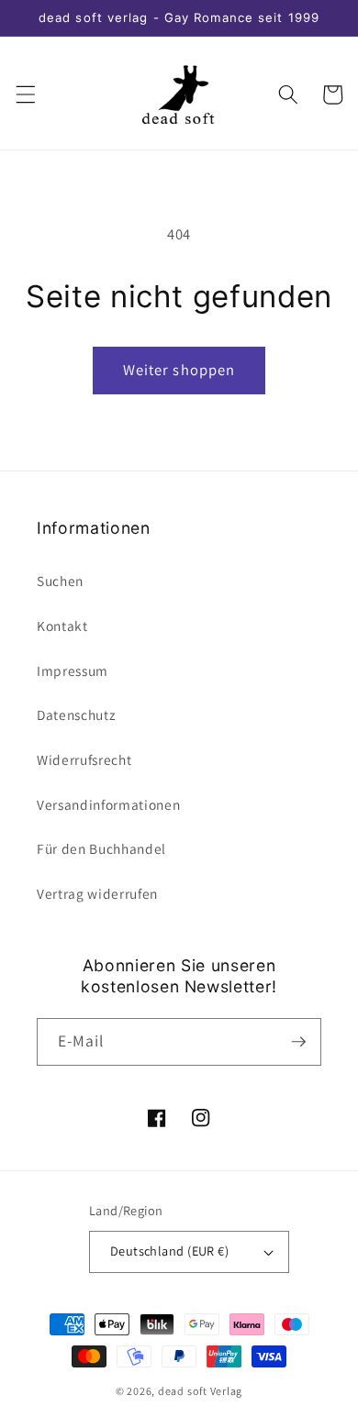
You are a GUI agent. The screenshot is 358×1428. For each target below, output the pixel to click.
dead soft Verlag (200, 1391)
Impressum (72, 670)
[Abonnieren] (298, 1042)
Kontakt (62, 625)
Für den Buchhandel (101, 848)
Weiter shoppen (179, 370)
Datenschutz (76, 714)
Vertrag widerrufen (97, 893)
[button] (25, 94)
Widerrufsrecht (84, 759)
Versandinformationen (108, 804)
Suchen (60, 580)
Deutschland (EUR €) (169, 1250)
